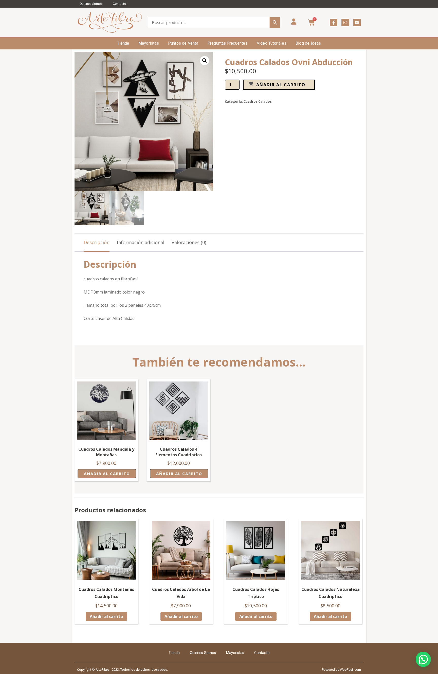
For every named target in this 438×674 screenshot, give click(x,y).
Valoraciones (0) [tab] (189, 242)
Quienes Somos (91, 4)
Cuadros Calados (258, 101)
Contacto (119, 4)
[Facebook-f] (334, 23)
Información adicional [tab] (140, 242)
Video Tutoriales (271, 43)
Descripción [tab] (97, 242)
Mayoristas (148, 43)
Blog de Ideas (308, 43)
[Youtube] (357, 23)
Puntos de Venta (183, 43)
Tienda (123, 43)
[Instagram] (345, 23)
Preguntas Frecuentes (227, 43)
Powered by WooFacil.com (341, 669)
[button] (204, 60)
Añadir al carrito (280, 84)
